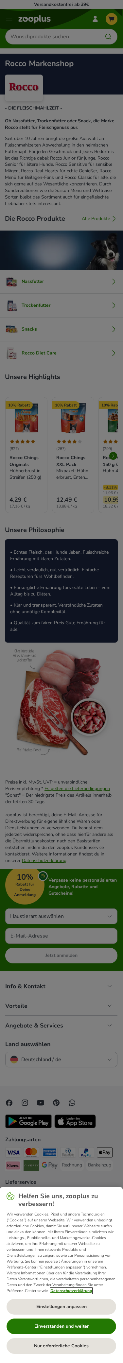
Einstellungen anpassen (61, 1306)
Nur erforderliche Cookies (61, 1346)
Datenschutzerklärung (71, 1290)
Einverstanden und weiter (61, 1326)
